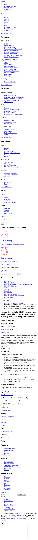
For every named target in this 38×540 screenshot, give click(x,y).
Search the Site (5, 492)
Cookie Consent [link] (8, 510)
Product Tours (8, 182)
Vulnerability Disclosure (11, 465)
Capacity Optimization (10, 69)
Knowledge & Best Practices (12, 153)
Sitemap (6, 470)
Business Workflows (10, 47)
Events (6, 156)
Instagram (7, 485)
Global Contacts (8, 450)
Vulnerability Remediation (11, 71)
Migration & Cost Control (11, 100)
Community (7, 489)
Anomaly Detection (9, 129)
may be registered (17, 518)
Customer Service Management (13, 49)
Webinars (6, 154)
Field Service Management (11, 52)
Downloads (7, 468)
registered (8, 518)
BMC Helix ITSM (9, 283)
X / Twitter (7, 488)
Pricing (6, 184)
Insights (6, 148)
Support (6, 289)
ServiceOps (7, 108)
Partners (6, 211)
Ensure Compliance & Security (13, 98)
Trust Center (7, 201)
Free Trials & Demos (10, 6)
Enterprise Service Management (13, 114)
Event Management (9, 66)
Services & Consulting (10, 173)
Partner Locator (8, 213)
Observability (8, 64)
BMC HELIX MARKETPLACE (13, 303)
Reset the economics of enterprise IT (14, 295)
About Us (7, 197)
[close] (1, 272)
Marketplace (7, 176)
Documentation (8, 292)
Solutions (6, 19)
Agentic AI (7, 134)
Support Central (8, 162)
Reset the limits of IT (10, 95)
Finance (3, 419)
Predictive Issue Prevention (11, 109)
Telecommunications (10, 122)
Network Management (10, 67)
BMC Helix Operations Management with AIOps (18, 284)
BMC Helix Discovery (10, 286)
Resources (7, 20)
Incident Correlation (9, 113)
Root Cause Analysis (10, 111)
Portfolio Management (10, 53)
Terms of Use (20, 515)
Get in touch (4, 346)
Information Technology (7, 416)
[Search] (5, 11)
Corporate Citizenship (10, 202)
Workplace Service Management (13, 55)
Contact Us (7, 9)
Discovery (7, 76)
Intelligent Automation (10, 133)
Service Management (6, 431)
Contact (6, 210)
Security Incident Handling (11, 57)
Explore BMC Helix (10, 82)
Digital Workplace (9, 45)
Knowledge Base (9, 463)
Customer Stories (9, 151)
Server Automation (9, 72)
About (6, 22)
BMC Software (5, 437)
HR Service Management (11, 50)
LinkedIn (6, 478)
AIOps (6, 63)
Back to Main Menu (6, 33)
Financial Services (9, 120)
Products (6, 17)
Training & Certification (11, 174)
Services (3, 425)
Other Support (8, 164)
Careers (6, 219)
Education (3, 422)
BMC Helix (7, 281)
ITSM (6, 44)
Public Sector (8, 123)
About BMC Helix (9, 448)
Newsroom (7, 208)
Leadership (7, 199)
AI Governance (8, 102)
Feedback (7, 453)
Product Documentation (10, 165)
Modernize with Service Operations (14, 97)
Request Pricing (8, 7)
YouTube (6, 481)
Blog (5, 4)
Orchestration (8, 74)
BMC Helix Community (11, 167)
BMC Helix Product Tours (11, 294)
